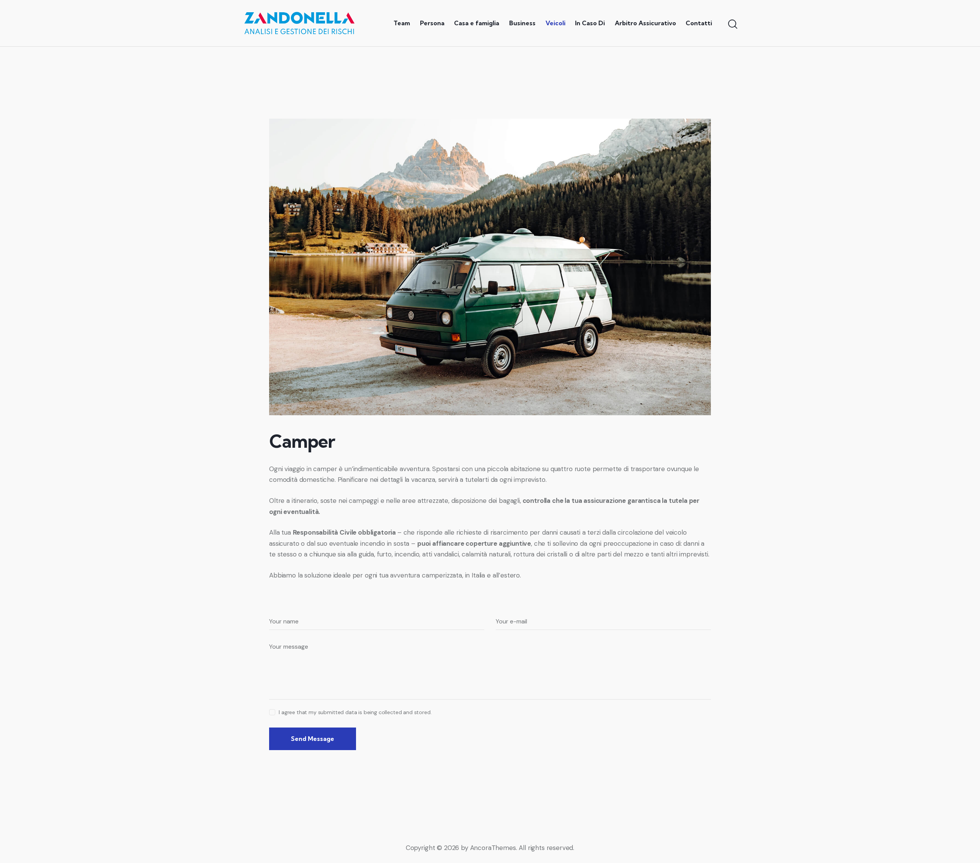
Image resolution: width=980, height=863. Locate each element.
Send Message (312, 738)
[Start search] (732, 24)
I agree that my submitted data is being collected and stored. (355, 712)
